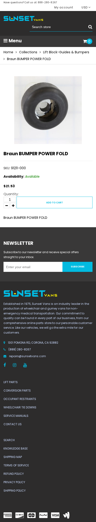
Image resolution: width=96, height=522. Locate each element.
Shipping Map (12, 457)
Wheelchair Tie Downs (19, 407)
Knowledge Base (15, 448)
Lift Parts (10, 382)
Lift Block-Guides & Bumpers (66, 52)
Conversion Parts (17, 390)
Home (8, 52)
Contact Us (12, 424)
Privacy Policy (14, 482)
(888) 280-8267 (19, 349)
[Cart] (85, 41)
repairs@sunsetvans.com (27, 356)
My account (63, 7)
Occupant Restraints (19, 399)
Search (9, 440)
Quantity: (11, 194)
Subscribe (77, 266)
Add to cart (54, 202)
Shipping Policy (14, 491)
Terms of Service (16, 465)
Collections (28, 52)
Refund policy (13, 474)
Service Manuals (15, 416)
